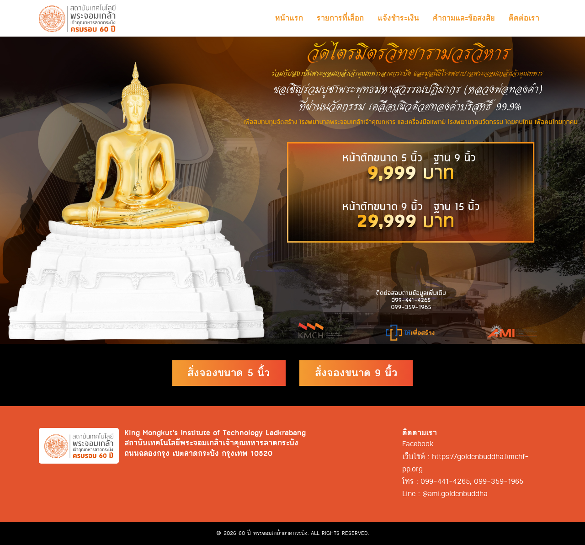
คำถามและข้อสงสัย (464, 18)
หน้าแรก (289, 18)
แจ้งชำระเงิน (398, 18)
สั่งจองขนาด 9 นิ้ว (356, 373)
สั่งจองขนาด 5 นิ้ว (228, 373)
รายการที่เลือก (340, 18)
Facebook (417, 444)
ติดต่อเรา (524, 18)
